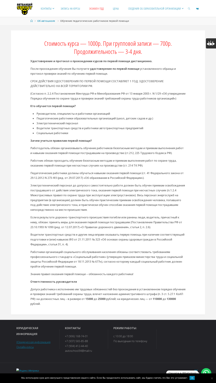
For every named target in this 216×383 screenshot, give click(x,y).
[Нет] (211, 378)
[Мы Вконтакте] (197, 8)
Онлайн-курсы (25, 347)
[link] (189, 8)
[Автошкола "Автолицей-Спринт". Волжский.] (24, 8)
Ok (192, 378)
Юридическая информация (33, 342)
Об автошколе (46, 20)
